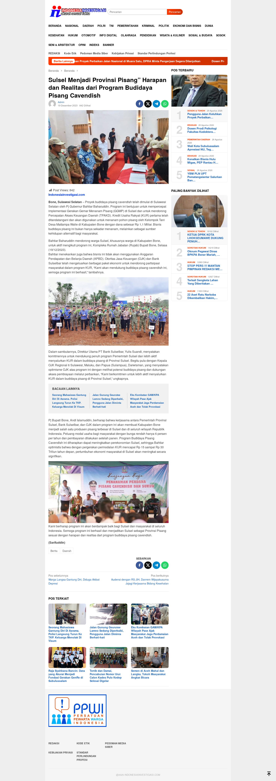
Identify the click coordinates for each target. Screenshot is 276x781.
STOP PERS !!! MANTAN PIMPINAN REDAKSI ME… (204, 267)
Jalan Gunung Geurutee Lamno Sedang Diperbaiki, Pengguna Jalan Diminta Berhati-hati (108, 400)
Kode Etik (83, 743)
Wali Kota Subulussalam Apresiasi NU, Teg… (203, 147)
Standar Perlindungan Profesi (86, 756)
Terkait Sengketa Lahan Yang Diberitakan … (202, 282)
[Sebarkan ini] (139, 104)
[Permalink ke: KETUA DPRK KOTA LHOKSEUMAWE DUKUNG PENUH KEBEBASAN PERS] (199, 211)
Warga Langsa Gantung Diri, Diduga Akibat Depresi (74, 579)
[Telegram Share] (156, 104)
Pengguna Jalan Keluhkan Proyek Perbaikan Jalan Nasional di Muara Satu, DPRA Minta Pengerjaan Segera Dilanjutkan (86, 61)
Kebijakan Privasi (60, 752)
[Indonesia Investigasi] (78, 11)
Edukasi (192, 125)
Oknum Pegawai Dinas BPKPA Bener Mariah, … (203, 253)
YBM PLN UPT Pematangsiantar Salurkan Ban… (204, 177)
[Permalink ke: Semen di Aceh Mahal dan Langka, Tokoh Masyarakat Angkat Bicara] (150, 657)
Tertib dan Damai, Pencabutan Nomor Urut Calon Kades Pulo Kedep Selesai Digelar (106, 676)
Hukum (191, 262)
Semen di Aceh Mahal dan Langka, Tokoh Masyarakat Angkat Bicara (148, 674)
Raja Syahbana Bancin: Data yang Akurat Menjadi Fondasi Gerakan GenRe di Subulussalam (66, 676)
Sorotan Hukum (196, 248)
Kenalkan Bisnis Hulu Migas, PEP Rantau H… (202, 161)
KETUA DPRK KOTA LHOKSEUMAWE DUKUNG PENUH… (205, 238)
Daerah (67, 551)
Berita (54, 551)
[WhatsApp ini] (165, 104)
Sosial (191, 170)
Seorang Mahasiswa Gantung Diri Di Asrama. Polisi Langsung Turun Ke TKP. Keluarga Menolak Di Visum (69, 400)
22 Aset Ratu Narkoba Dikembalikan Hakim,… (202, 296)
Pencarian (175, 12)
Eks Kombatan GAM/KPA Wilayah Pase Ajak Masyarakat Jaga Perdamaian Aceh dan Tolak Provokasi (147, 400)
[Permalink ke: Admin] (52, 103)
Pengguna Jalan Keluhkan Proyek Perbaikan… (204, 115)
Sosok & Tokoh (196, 110)
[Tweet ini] (148, 104)
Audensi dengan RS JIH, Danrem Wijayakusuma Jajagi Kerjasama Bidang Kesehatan (140, 579)
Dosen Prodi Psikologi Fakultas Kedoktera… (202, 130)
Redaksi (53, 743)
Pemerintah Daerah (198, 139)
